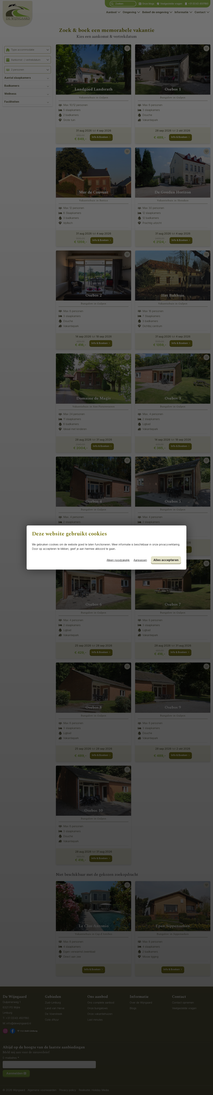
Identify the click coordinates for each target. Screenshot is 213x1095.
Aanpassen (140, 560)
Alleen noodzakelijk (118, 560)
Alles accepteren (166, 560)
